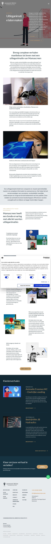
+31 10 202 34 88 (37, 490)
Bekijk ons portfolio (40, 450)
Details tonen (44, 281)
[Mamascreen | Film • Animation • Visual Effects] (8, 3)
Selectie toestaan (25, 285)
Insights (15, 494)
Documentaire (22, 533)
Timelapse (33, 535)
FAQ (13, 506)
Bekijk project (32, 408)
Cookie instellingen (7, 526)
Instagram (25, 492)
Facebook (24, 489)
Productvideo (13, 535)
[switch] (19, 277)
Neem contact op (25, 368)
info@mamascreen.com (38, 493)
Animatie (9, 533)
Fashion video (29, 533)
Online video (5, 535)
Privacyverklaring (6, 525)
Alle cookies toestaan (41, 285)
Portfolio (15, 492)
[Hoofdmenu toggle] (49, 4)
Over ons (15, 489)
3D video (4, 533)
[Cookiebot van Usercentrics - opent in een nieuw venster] (44, 258)
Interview (38, 535)
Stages (14, 503)
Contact (15, 497)
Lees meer (32, 36)
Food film (41, 533)
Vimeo (23, 497)
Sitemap (5, 523)
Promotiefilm (20, 535)
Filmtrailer (35, 533)
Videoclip (43, 535)
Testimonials (26, 535)
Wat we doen (6, 489)
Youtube (24, 499)
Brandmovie (15, 533)
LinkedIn (24, 494)
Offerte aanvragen (35, 40)
